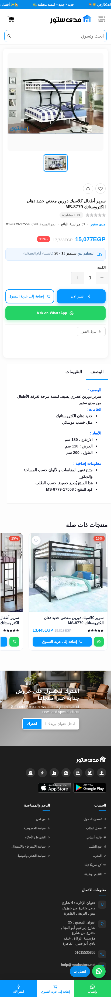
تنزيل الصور (88, 331)
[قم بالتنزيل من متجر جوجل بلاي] (90, 787)
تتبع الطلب (95, 846)
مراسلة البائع (70, 224)
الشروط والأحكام (35, 837)
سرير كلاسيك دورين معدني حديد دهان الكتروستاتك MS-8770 (74, 620)
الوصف (97, 371)
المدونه (97, 855)
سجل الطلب (94, 828)
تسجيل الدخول (93, 819)
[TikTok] (42, 772)
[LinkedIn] (54, 772)
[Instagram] (77, 772)
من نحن (41, 819)
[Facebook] (101, 772)
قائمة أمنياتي (94, 837)
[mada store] (55, 759)
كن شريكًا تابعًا (93, 864)
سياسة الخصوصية (35, 828)
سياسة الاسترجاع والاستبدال (29, 846)
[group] (55, 113)
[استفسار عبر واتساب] (99, 642)
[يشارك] (88, 188)
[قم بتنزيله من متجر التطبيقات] (54, 787)
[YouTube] (66, 772)
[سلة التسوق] (10, 19)
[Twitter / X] (89, 772)
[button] (101, 19)
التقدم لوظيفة (93, 874)
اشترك (32, 724)
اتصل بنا (80, 971)
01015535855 (85, 953)
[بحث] (9, 36)
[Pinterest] (30, 772)
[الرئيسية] (69, 19)
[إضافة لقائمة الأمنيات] (100, 188)
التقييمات (73, 371)
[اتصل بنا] (99, 971)
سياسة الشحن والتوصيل (31, 855)
